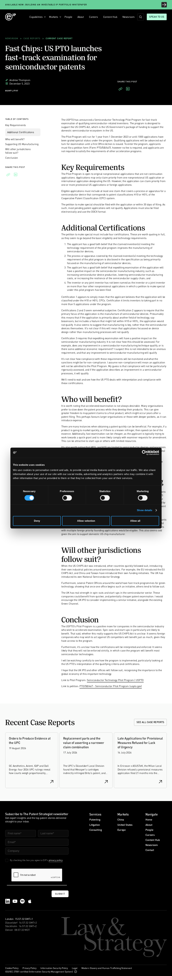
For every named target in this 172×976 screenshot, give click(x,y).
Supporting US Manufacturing (21, 144)
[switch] (67, 498)
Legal (74, 968)
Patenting (94, 819)
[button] (37, 17)
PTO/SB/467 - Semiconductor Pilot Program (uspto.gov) (110, 686)
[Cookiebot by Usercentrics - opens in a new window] (144, 452)
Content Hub (110, 16)
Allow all (135, 520)
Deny (37, 520)
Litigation (94, 824)
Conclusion (11, 157)
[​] (140, 17)
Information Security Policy (54, 968)
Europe (121, 829)
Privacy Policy (29, 968)
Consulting (95, 829)
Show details (144, 510)
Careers (93, 16)
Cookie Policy (11, 968)
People (68, 16)
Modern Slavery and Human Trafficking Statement (106, 968)
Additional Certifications (20, 132)
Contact (149, 849)
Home (148, 819)
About (80, 16)
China (120, 819)
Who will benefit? (15, 139)
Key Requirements (15, 125)
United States (125, 824)
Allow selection (86, 520)
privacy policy (56, 860)
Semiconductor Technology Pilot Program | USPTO (115, 680)
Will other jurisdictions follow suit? (18, 151)
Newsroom (128, 16)
